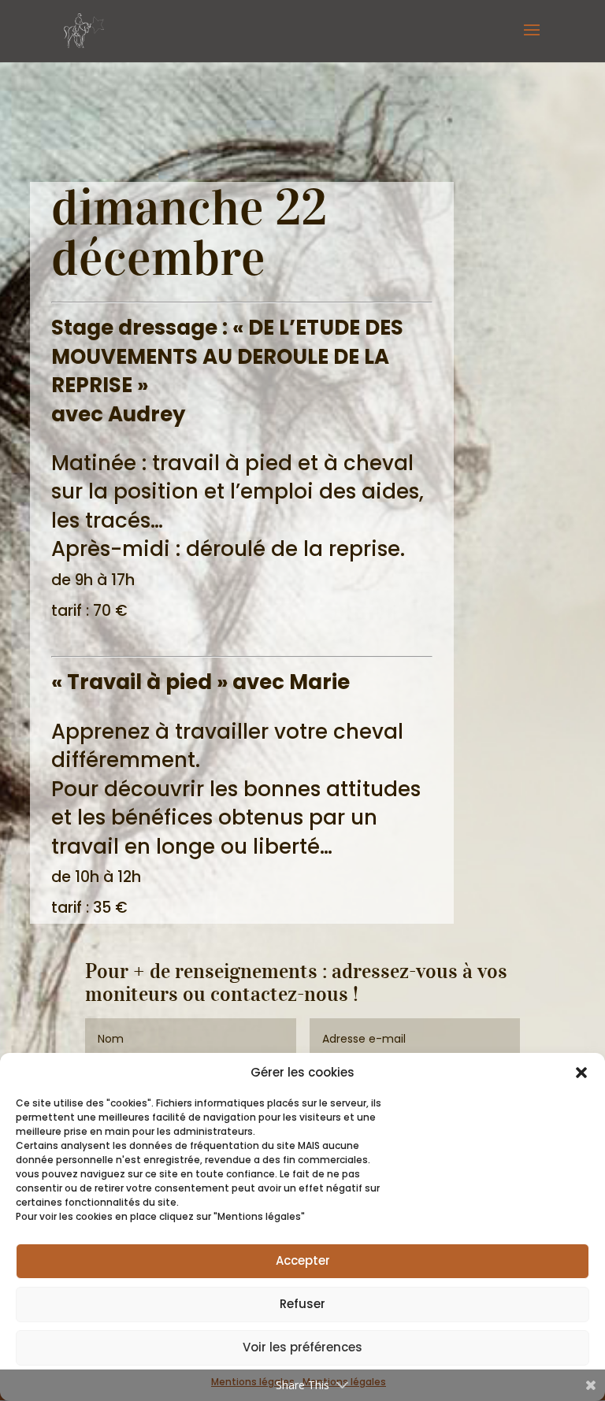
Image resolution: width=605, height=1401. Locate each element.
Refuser (302, 1303)
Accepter (303, 1260)
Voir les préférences (302, 1347)
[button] (581, 1072)
